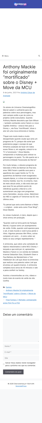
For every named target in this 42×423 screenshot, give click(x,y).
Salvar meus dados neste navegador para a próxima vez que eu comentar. (20, 364)
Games (9, 287)
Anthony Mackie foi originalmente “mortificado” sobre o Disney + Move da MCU (19, 293)
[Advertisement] (21, 30)
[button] (39, 56)
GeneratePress (21, 386)
